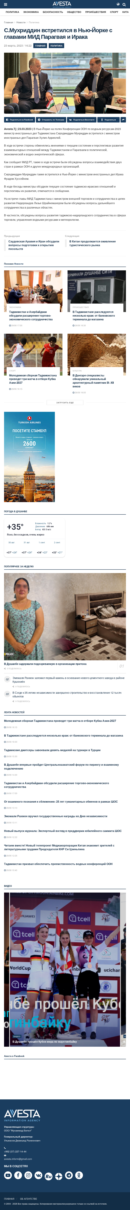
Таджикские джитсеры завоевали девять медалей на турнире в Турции (52, 750)
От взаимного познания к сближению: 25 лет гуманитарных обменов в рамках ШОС (61, 801)
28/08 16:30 (80, 325)
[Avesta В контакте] (38, 1175)
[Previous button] (6, 970)
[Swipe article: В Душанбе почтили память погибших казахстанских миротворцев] (65, 970)
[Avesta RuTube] (48, 1176)
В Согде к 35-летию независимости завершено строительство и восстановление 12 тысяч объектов (67, 694)
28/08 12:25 (11, 855)
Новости (21, 22)
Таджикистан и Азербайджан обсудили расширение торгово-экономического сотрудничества (31, 315)
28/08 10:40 (11, 870)
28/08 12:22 (11, 837)
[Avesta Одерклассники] (79, 1175)
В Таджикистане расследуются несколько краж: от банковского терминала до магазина (94, 315)
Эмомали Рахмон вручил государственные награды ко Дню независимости (55, 816)
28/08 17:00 (16, 325)
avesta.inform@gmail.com (18, 1159)
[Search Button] (124, 4)
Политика (12, 12)
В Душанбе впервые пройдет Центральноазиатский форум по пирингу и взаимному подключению (61, 766)
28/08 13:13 (11, 807)
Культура (77, 371)
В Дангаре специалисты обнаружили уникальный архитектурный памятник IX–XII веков (93, 380)
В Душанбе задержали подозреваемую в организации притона (45, 664)
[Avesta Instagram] (28, 1175)
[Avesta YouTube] (8, 1175)
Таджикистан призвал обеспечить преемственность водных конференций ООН (58, 864)
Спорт (114, 12)
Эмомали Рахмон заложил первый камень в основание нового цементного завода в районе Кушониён (69, 680)
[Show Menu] (5, 4)
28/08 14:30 (11, 774)
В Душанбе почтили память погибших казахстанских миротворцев (57, 1041)
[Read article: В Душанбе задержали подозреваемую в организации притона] (65, 616)
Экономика (31, 12)
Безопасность (53, 12)
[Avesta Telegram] (69, 1175)
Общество (74, 12)
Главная (8, 22)
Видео (17, 1036)
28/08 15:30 (11, 756)
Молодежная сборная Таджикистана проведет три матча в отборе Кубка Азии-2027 (33, 379)
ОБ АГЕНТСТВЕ (28, 1198)
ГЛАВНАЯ (9, 1198)
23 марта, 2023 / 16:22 (18, 45)
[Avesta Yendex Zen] (59, 1176)
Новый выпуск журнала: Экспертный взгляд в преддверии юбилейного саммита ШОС (63, 831)
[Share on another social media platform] (123, 119)
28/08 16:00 (80, 392)
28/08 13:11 (11, 822)
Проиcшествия (95, 12)
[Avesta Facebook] (18, 1175)
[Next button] (124, 970)
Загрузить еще (65, 402)
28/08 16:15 (16, 388)
